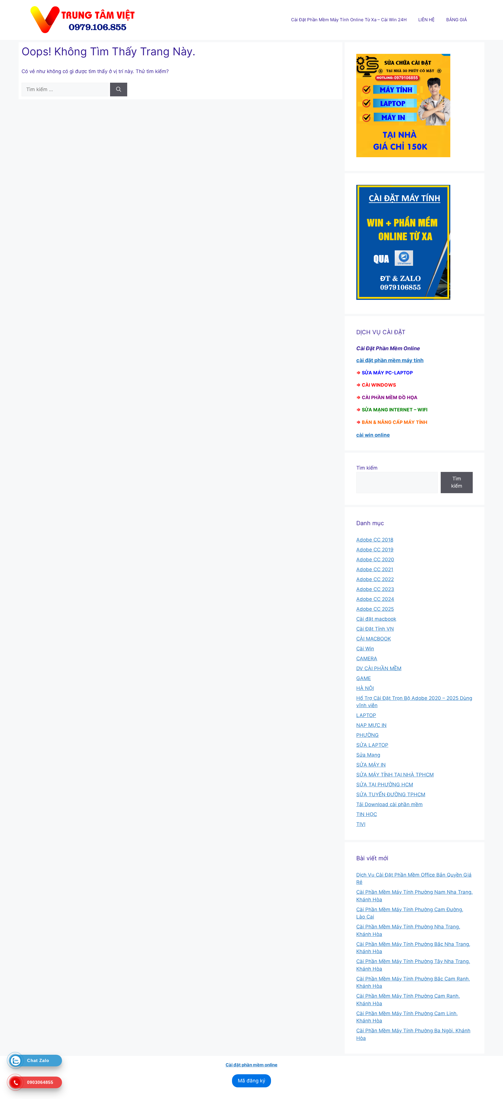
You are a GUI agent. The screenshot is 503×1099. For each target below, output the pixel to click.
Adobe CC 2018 (374, 540)
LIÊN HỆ (426, 19)
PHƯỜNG (367, 735)
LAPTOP (366, 715)
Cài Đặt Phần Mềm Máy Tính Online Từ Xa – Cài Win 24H (349, 19)
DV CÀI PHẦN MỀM (378, 668)
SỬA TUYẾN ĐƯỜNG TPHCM (390, 794)
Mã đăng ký (251, 1081)
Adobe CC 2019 (375, 550)
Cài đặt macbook (376, 619)
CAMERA (366, 658)
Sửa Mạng (368, 755)
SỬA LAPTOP (372, 745)
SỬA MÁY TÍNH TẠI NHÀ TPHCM (395, 775)
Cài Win (365, 649)
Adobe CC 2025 (375, 609)
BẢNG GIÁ (456, 19)
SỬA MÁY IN (371, 765)
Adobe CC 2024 (375, 599)
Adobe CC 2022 (375, 579)
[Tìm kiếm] (118, 90)
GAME (363, 678)
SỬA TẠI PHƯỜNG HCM (384, 784)
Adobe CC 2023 (375, 589)
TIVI (360, 824)
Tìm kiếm (367, 468)
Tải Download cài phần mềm (389, 804)
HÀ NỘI (365, 688)
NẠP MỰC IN (371, 725)
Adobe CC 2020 (375, 559)
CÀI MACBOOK (373, 639)
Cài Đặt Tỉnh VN (375, 629)
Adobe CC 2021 (374, 569)
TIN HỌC (366, 814)
